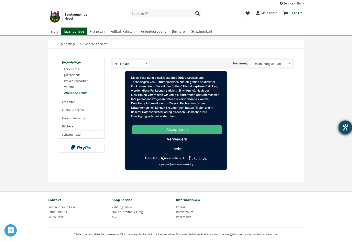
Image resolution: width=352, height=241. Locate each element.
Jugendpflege (71, 62)
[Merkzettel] (247, 13)
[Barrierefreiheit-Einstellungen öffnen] (345, 127)
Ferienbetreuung (73, 118)
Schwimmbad (71, 134)
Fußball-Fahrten (73, 110)
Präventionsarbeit (76, 81)
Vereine (69, 87)
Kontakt (181, 207)
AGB (115, 217)
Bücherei (68, 126)
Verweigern (177, 139)
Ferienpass (71, 69)
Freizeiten (69, 102)
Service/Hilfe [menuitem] (292, 3)
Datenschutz (184, 212)
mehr (177, 149)
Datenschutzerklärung (182, 164)
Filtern (124, 63)
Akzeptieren (177, 129)
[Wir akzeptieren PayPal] (81, 147)
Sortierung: (240, 63)
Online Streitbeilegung (127, 212)
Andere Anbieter (75, 93)
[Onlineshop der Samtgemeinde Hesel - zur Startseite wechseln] (68, 17)
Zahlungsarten (122, 207)
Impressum (183, 217)
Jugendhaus (72, 75)
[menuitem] (166, 13)
